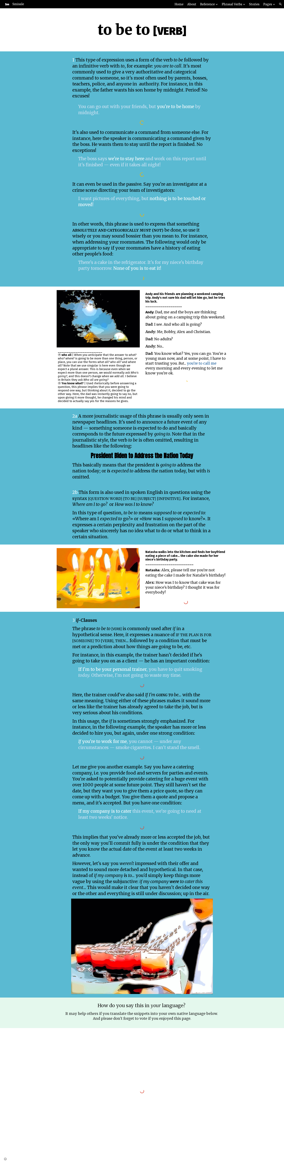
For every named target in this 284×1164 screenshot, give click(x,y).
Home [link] (179, 4)
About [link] (191, 4)
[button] (280, 4)
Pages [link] (267, 4)
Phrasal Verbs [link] (232, 4)
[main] (142, 30)
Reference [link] (207, 4)
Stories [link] (254, 4)
